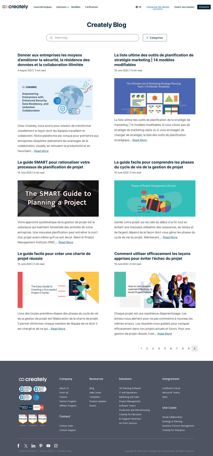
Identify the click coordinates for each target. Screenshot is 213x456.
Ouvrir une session (184, 6)
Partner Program (67, 401)
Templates (94, 396)
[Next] (195, 348)
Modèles (75, 6)
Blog (91, 388)
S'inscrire (204, 6)
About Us (64, 388)
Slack (164, 396)
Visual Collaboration (172, 417)
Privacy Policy (46, 450)
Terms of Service (27, 450)
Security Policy (64, 450)
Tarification (91, 6)
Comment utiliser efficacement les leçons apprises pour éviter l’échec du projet (152, 256)
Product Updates (97, 401)
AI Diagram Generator (130, 418)
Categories (156, 37)
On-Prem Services (128, 423)
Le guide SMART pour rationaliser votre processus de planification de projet (54, 164)
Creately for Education (130, 414)
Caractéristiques (43, 6)
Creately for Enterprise (173, 430)
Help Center (95, 392)
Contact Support (67, 430)
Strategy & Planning (172, 421)
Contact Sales (66, 425)
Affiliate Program (68, 405)
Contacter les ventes (158, 6)
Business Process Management (178, 425)
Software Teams (127, 405)
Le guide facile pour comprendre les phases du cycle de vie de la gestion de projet (154, 164)
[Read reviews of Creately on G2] (38, 407)
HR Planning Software (130, 388)
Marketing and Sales (129, 396)
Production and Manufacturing (134, 409)
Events (92, 405)
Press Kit (63, 392)
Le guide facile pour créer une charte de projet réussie (54, 256)
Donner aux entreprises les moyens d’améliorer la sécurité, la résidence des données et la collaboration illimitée (54, 60)
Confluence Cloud (171, 388)
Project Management (129, 401)
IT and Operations (128, 392)
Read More (41, 151)
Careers (63, 396)
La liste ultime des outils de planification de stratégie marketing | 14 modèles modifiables (154, 60)
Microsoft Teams (171, 392)
